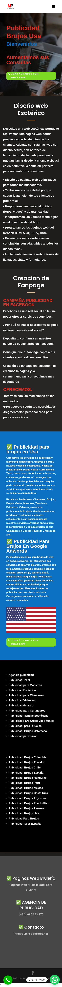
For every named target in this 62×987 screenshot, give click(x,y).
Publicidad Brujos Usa (24, 813)
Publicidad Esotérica (22, 690)
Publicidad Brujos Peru (24, 782)
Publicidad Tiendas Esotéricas (28, 715)
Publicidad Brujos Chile (25, 767)
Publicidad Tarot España (25, 823)
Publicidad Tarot (19, 680)
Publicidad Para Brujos (24, 818)
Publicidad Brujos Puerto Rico (29, 803)
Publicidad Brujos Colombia (27, 757)
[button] (55, 980)
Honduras (40, 777)
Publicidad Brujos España (26, 772)
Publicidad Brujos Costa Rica (28, 793)
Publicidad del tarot (22, 705)
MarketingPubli (31, 978)
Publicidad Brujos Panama (26, 808)
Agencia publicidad (21, 674)
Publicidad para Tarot (23, 736)
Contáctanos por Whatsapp (25, 75)
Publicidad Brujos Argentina (27, 798)
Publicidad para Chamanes (26, 695)
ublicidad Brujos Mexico (26, 788)
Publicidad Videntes (22, 700)
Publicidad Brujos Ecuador (27, 762)
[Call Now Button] (7, 980)
